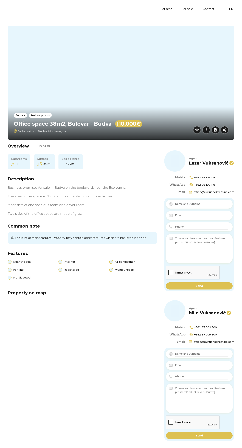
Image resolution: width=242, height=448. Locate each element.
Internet (69, 261)
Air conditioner (125, 261)
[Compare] (206, 129)
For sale (187, 9)
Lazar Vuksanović (208, 163)
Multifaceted (22, 277)
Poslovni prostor (40, 115)
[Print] (215, 129)
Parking (18, 269)
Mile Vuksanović (207, 312)
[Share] (224, 129)
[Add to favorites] (197, 129)
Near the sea (22, 261)
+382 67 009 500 (205, 327)
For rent (166, 9)
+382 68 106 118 (204, 177)
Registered (71, 269)
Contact (208, 9)
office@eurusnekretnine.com (214, 192)
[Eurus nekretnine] (14, 8)
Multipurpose (124, 269)
